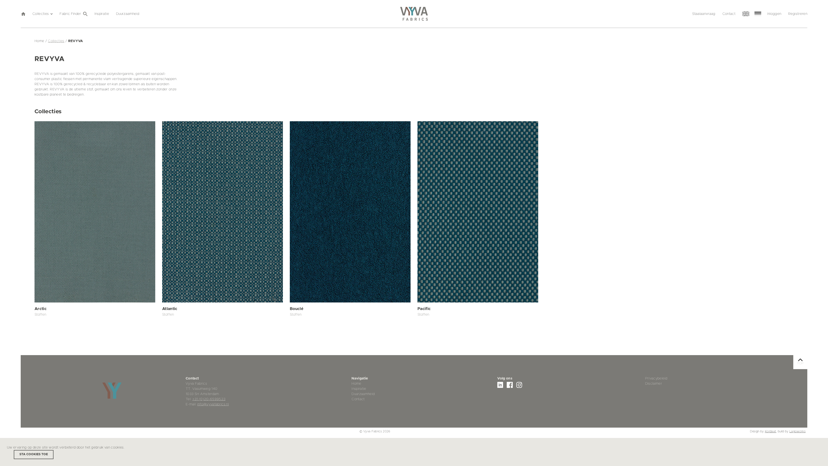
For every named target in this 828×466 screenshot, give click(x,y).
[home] (23, 14)
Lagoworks (797, 431)
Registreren (797, 14)
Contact (728, 14)
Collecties (40, 14)
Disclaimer (653, 383)
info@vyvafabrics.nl (213, 404)
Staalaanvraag (703, 14)
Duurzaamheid (127, 14)
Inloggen (774, 14)
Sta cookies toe (33, 454)
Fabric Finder (70, 14)
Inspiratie (101, 14)
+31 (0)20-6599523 (209, 399)
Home (356, 383)
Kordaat (770, 431)
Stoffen (40, 314)
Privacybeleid (656, 378)
